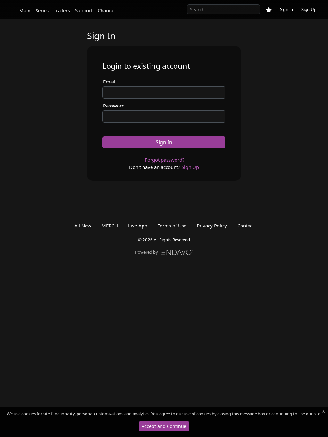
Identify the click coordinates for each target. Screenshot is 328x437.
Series (42, 10)
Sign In (286, 9)
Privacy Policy (212, 225)
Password (114, 105)
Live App (137, 225)
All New (82, 225)
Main (24, 10)
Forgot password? (164, 159)
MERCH (110, 225)
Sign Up (308, 9)
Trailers (62, 10)
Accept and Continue (164, 426)
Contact (245, 225)
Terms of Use (172, 225)
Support (84, 10)
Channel (107, 10)
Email (109, 81)
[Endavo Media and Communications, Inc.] (177, 252)
